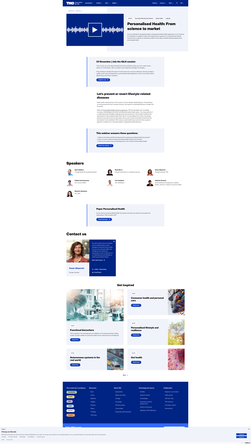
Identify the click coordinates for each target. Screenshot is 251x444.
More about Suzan (97, 260)
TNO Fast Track (169, 398)
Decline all (241, 437)
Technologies (144, 398)
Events (92, 395)
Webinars (93, 398)
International (168, 408)
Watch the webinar (105, 146)
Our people (118, 402)
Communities (119, 408)
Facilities (142, 392)
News (92, 392)
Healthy (98, 3)
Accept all (241, 434)
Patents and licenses (146, 407)
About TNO (117, 388)
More (170, 3)
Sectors (154, 3)
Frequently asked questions (123, 412)
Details (3, 439)
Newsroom (92, 388)
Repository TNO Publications (148, 410)
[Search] (177, 3)
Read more (75, 340)
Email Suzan (97, 272)
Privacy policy (10, 439)
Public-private (169, 395)
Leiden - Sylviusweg (100, 269)
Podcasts (93, 405)
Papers (92, 408)
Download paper (103, 219)
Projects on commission (172, 392)
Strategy (117, 398)
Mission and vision (120, 395)
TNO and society (120, 405)
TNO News (94, 415)
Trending (93, 412)
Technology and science (146, 388)
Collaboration (167, 388)
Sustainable (88, 3)
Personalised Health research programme (115, 110)
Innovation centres (170, 405)
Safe (106, 3)
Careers (162, 3)
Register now (102, 79)
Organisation (119, 392)
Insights (93, 402)
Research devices (145, 395)
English (3, 429)
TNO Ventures (169, 402)
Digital (114, 3)
